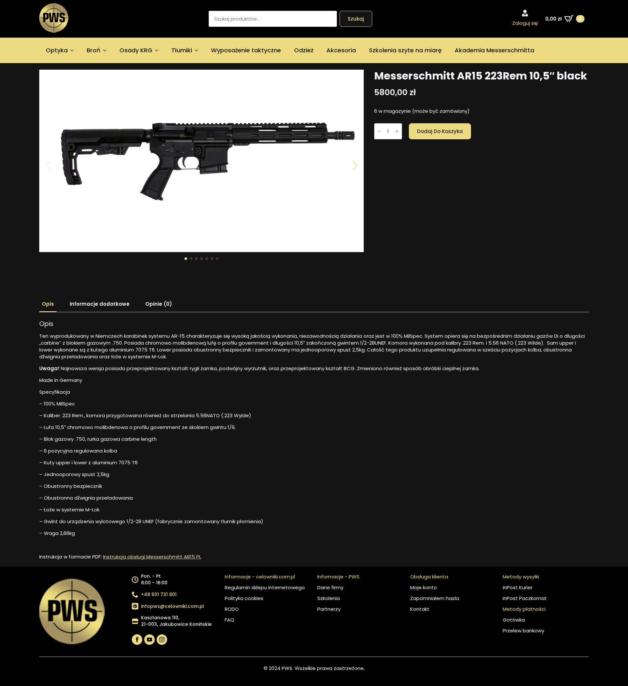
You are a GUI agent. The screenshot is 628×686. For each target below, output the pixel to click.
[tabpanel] (314, 440)
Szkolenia (328, 598)
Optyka (57, 50)
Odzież (303, 50)
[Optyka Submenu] (74, 50)
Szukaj (356, 18)
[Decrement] (379, 131)
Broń (93, 50)
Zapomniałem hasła (434, 598)
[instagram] (162, 639)
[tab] (48, 304)
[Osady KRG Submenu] (158, 50)
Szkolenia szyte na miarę (405, 50)
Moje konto (423, 587)
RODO (232, 609)
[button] (355, 165)
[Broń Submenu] (106, 50)
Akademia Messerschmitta (494, 50)
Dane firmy (330, 587)
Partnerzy (328, 609)
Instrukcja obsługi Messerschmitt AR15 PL (152, 556)
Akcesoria (341, 50)
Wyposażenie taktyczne (246, 50)
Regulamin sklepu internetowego (265, 587)
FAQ (229, 619)
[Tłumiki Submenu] (198, 50)
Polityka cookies (244, 598)
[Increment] (396, 131)
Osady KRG (135, 50)
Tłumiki (181, 50)
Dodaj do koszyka (440, 131)
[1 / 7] (201, 161)
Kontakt (419, 609)
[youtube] (149, 639)
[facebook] (137, 639)
